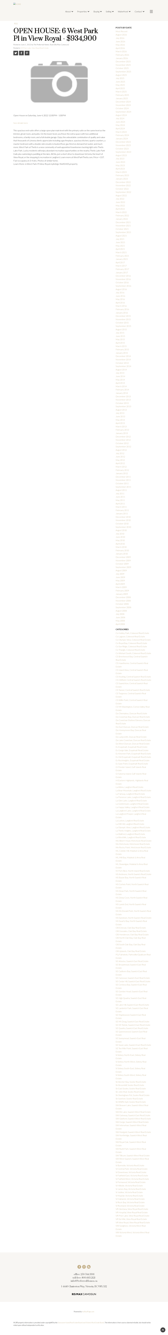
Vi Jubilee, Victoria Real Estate (129, 1192)
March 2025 (121, 91)
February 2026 (122, 55)
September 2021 (123, 232)
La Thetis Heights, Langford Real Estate (133, 830)
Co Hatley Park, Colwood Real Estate (132, 633)
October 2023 (122, 148)
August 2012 (121, 450)
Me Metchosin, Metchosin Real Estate (133, 844)
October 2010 (122, 523)
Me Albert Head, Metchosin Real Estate (133, 840)
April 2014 (120, 383)
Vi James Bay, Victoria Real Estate (131, 1189)
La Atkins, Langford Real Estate (129, 787)
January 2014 (122, 393)
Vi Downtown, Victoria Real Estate (131, 1172)
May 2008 (120, 620)
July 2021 (120, 239)
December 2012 (123, 436)
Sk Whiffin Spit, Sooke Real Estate (131, 1102)
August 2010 (121, 530)
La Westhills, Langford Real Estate (131, 837)
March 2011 (121, 507)
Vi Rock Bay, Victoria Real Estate (130, 1202)
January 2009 (122, 594)
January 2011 (122, 513)
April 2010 (120, 543)
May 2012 (120, 460)
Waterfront (123, 11)
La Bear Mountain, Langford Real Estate (133, 790)
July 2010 (120, 533)
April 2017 (120, 262)
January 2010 (122, 553)
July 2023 (120, 158)
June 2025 (120, 81)
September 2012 (123, 446)
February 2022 (122, 215)
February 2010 (122, 550)
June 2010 (120, 537)
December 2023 (123, 142)
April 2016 (120, 302)
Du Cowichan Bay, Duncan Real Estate (133, 717)
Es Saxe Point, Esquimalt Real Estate (132, 763)
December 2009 (123, 557)
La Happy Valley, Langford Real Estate (132, 807)
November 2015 (123, 319)
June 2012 (120, 456)
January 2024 (122, 138)
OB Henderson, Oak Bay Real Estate (132, 934)
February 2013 (122, 429)
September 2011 (123, 487)
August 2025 (121, 75)
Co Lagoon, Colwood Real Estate (130, 636)
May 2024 (120, 125)
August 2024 (121, 115)
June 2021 (120, 242)
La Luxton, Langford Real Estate (130, 820)
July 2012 (120, 453)
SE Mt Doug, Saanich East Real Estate (132, 1021)
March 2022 (121, 212)
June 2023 (120, 162)
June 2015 (120, 336)
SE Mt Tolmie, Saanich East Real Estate (133, 1025)
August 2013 (121, 409)
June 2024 (120, 121)
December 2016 (123, 275)
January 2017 (122, 272)
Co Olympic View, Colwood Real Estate (133, 639)
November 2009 (123, 560)
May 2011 (120, 500)
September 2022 (123, 192)
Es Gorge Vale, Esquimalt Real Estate (132, 750)
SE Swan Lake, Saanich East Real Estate (133, 1045)
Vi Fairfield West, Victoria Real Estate (132, 1179)
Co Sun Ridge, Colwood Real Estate (131, 646)
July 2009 (120, 574)
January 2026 (122, 58)
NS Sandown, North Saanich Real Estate (133, 917)
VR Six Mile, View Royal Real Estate (131, 1219)
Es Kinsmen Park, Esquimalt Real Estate (133, 753)
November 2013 (123, 399)
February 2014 (122, 389)
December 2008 (123, 597)
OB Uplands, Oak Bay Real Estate (131, 951)
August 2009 (121, 570)
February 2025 (122, 95)
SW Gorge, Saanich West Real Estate (132, 1122)
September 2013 (123, 406)
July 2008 (120, 614)
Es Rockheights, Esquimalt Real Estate (132, 760)
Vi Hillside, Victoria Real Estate (129, 1185)
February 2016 (122, 309)
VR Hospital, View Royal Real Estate (132, 1212)
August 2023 (121, 155)
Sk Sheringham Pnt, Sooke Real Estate (132, 1095)
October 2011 (122, 483)
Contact (138, 11)
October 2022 (122, 188)
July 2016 (120, 292)
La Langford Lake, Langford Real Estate (133, 810)
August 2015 (121, 329)
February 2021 (122, 255)
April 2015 (120, 342)
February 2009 (122, 590)
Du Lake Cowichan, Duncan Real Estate (133, 740)
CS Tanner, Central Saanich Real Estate (133, 690)
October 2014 (122, 363)
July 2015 (120, 332)
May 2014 (120, 379)
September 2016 (123, 286)
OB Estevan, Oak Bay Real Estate (131, 927)
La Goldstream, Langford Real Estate (132, 804)
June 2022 (120, 202)
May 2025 (120, 85)
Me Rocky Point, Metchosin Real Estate (133, 847)
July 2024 (120, 118)
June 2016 (120, 296)
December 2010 (123, 517)
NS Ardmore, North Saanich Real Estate (133, 874)
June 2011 (120, 496)
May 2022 (120, 205)
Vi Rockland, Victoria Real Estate (130, 1205)
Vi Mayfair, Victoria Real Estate (129, 1195)
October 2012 (122, 443)
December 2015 (123, 316)
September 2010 (123, 527)
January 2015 (122, 353)
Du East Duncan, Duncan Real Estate (132, 727)
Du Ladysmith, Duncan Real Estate (131, 737)
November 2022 (123, 185)
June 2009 (120, 577)
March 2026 (121, 51)
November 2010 (123, 520)
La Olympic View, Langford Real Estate (133, 827)
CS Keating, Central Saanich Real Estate (133, 676)
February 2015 (122, 349)
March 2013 (121, 426)
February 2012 (122, 470)
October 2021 (122, 229)
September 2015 (123, 326)
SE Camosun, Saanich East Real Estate (133, 978)
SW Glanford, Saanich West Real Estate (133, 1118)
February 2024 (122, 135)
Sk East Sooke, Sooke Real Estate (131, 1088)
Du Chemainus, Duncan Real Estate (131, 713)
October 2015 (122, 322)
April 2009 (120, 584)
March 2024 (121, 132)
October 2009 (122, 563)
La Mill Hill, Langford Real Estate (130, 824)
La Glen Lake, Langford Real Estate (131, 800)
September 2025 (123, 71)
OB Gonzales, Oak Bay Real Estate (131, 931)
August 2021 (121, 235)
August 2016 (121, 289)
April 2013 (120, 423)
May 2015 (120, 339)
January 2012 (122, 473)
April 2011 (120, 503)
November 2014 (123, 359)
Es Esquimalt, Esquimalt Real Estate (131, 747)
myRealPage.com (88, 1312)
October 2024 (122, 108)
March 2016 (121, 306)
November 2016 (123, 279)
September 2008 (123, 607)
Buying (96, 11)
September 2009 (123, 567)
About (68, 11)
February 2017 (122, 269)
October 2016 (122, 282)
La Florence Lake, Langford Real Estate (133, 797)
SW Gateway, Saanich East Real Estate (133, 1115)
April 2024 (120, 128)
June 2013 (120, 416)
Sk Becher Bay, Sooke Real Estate (131, 1082)
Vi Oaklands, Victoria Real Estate (130, 1199)
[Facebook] (79, 1267)
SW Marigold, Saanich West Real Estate (133, 1132)
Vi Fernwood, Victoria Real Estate (131, 1182)
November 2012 (123, 440)
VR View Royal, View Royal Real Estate (133, 1222)
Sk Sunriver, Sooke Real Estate (129, 1098)
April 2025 (120, 88)
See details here (20, 123)
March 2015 (121, 346)
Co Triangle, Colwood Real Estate (130, 650)
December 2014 (123, 356)
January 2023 (122, 178)
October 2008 (122, 604)
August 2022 (121, 195)
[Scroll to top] (162, 1329)
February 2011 (122, 510)
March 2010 (121, 547)
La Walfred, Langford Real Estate (130, 834)
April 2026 (120, 48)
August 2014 (121, 369)
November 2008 (123, 600)
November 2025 (123, 65)
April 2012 (120, 463)
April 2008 (120, 624)
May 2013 (120, 420)
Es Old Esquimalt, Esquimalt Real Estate (133, 757)
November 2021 (123, 225)
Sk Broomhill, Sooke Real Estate (130, 1085)
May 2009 (120, 580)
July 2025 (120, 78)
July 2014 (120, 373)
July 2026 (120, 38)
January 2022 (122, 219)
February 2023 (122, 175)
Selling (108, 11)
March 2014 (121, 386)
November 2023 (123, 145)
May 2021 (120, 245)
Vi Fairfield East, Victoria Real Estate (132, 1175)
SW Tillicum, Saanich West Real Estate (133, 1155)
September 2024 (123, 111)
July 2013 (120, 413)
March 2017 (121, 265)
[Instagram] (84, 1267)
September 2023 (123, 152)
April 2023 (120, 168)
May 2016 (120, 299)
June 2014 (120, 376)
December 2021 (123, 222)
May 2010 (120, 540)
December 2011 (123, 476)
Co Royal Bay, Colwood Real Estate (131, 643)
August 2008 (121, 610)
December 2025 (123, 61)
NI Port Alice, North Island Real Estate (133, 871)
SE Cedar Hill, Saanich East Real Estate (133, 981)
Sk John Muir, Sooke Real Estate (130, 1091)
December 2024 (123, 101)
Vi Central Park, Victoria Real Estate (132, 1169)
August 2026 (121, 34)
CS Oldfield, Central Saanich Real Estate (133, 680)
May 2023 (120, 165)
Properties (82, 11)
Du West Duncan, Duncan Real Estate (133, 743)
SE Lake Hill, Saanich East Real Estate (132, 1004)
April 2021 (120, 249)
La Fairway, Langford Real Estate (130, 794)
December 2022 (123, 182)
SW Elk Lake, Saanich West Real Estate (133, 1112)
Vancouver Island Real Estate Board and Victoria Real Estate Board (81, 1323)
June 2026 (120, 41)
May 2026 (120, 44)
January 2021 (122, 259)
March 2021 (121, 252)
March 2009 (121, 587)
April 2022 (120, 208)
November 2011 (123, 480)
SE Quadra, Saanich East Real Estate (132, 1028)
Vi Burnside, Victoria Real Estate (130, 1165)
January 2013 (122, 433)
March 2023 (121, 172)
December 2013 (123, 396)
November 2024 (123, 105)
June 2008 (120, 617)
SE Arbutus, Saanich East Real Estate (132, 961)
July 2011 (120, 493)
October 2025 (122, 68)
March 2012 (121, 466)
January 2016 (122, 312)
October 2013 (122, 403)
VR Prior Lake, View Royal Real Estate (35, 48)
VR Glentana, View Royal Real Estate (132, 1209)
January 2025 (122, 98)
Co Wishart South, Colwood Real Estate (133, 653)
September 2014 (123, 366)
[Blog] (89, 1267)
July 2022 (120, 198)
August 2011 (121, 490)
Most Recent (121, 31)
